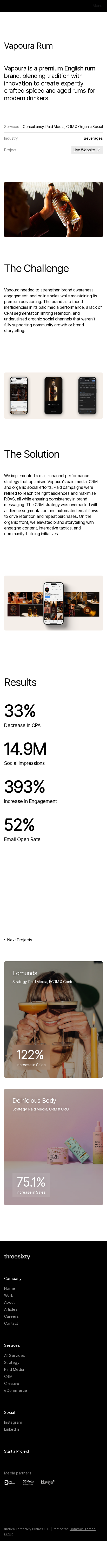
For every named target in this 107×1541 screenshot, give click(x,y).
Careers (11, 1316)
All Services (14, 1355)
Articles (11, 1309)
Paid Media (14, 1369)
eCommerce (15, 1390)
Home (9, 1288)
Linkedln (11, 1429)
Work (8, 1295)
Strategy (11, 1362)
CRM (8, 1376)
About (9, 1302)
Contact (11, 1323)
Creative (11, 1383)
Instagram (13, 1422)
